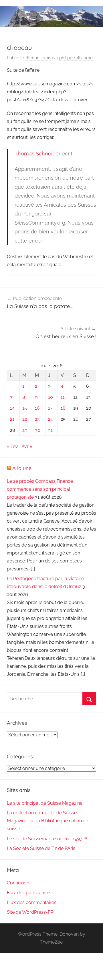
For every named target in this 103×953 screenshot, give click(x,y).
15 (24, 408)
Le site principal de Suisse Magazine (44, 803)
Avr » (26, 446)
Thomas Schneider (37, 154)
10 (50, 397)
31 (50, 430)
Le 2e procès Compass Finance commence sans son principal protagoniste (40, 489)
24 (50, 419)
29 (24, 430)
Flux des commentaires (31, 902)
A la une (21, 468)
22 (24, 419)
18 (63, 408)
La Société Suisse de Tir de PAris (41, 848)
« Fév (12, 446)
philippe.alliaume (76, 57)
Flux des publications (29, 893)
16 (37, 408)
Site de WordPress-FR (30, 912)
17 (50, 408)
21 (12, 419)
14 (12, 408)
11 (63, 397)
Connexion (18, 883)
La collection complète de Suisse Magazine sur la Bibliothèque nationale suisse (47, 820)
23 (37, 419)
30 (37, 430)
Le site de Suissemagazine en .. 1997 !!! (47, 838)
